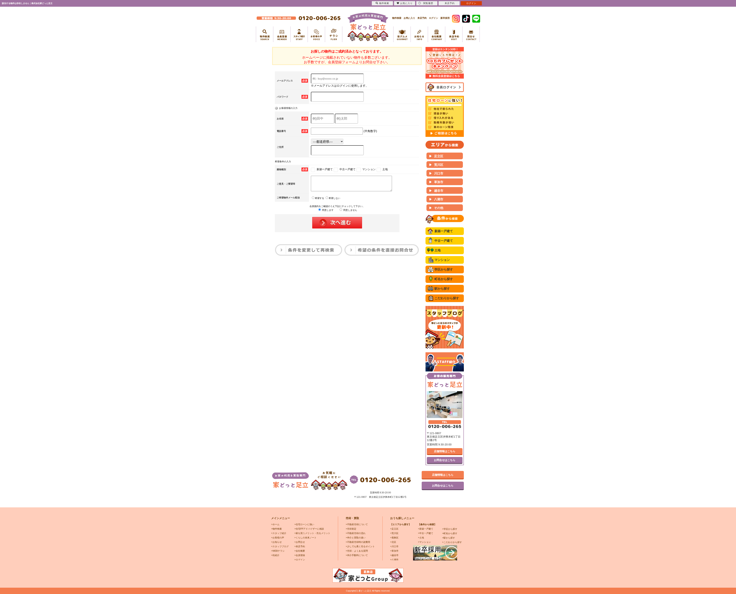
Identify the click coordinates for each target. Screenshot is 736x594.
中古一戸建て (444, 240)
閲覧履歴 (428, 3)
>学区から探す (449, 529)
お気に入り (409, 18)
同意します (327, 210)
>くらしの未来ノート (305, 537)
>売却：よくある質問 (357, 551)
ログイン (433, 18)
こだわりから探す (447, 298)
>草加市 (394, 551)
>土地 (421, 537)
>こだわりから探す (452, 542)
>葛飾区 (394, 537)
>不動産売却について (357, 524)
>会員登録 (299, 555)
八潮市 (438, 199)
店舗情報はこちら (444, 451)
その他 (438, 208)
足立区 (438, 156)
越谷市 (438, 190)
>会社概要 (299, 551)
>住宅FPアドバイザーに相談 (309, 528)
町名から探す (444, 279)
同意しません (350, 210)
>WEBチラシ (278, 551)
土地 (438, 250)
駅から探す (442, 288)
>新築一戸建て (425, 528)
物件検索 (396, 18)
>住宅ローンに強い (304, 524)
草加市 (438, 182)
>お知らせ (276, 542)
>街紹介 (275, 555)
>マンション (424, 542)
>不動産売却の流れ (356, 533)
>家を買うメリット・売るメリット (312, 533)
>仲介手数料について (357, 555)
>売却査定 (351, 528)
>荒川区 (394, 533)
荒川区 (438, 164)
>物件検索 (276, 528)
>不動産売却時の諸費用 (358, 542)
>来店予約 (299, 546)
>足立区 (394, 528)
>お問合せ (299, 542)
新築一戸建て (444, 231)
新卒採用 (445, 18)
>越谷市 (394, 555)
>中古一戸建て (425, 533)
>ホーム (275, 524)
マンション (442, 259)
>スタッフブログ (280, 546)
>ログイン (299, 559)
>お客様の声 (277, 537)
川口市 (438, 173)
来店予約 (422, 18)
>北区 (393, 542)
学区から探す (444, 269)
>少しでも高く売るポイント (360, 546)
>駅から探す (448, 537)
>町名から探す (449, 533)
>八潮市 (394, 559)
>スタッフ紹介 (278, 533)
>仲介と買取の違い (356, 537)
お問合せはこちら (444, 460)
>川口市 (394, 546)
